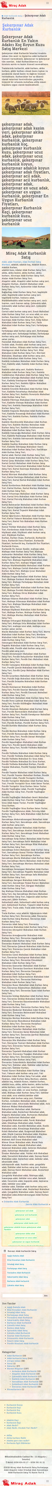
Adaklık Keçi (13, 1420)
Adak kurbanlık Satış (13, 16)
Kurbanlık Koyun (15, 1405)
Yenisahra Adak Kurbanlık (19, 1317)
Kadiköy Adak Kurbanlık (23, 1379)
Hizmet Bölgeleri (15, 1368)
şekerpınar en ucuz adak (26, 1238)
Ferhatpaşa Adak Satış (18, 1315)
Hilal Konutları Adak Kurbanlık (22, 1310)
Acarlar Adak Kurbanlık (18, 1336)
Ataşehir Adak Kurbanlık (24, 1374)
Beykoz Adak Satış (16, 1328)
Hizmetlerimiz (14, 1389)
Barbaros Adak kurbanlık (19, 1323)
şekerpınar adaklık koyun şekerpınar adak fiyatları (22, 1228)
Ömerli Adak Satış (15, 1341)
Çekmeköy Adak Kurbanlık (24, 1376)
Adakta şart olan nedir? (18, 1440)
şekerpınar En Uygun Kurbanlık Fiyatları (26, 1246)
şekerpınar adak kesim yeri (26, 1223)
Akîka (9, 1435)
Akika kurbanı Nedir (16, 1438)
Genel (10, 1363)
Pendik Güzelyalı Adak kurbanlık (23, 1343)
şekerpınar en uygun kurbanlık (25, 1242)
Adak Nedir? (12, 1425)
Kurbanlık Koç (13, 1410)
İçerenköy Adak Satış (17, 1330)
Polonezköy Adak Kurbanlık (20, 1338)
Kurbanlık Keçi (14, 1407)
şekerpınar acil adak (24, 1211)
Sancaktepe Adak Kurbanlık (25, 1382)
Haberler (11, 1366)
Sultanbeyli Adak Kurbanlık (25, 1384)
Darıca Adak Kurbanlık (37, 1204)
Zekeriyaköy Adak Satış (18, 1320)
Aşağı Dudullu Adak (16, 1307)
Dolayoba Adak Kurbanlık (16, 1201)
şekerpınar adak (23, 1219)
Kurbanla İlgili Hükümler (18, 1443)
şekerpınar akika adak (25, 1234)
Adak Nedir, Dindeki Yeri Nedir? (22, 1428)
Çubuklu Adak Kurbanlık (18, 1333)
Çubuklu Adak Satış (16, 1325)
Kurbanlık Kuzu (14, 1413)
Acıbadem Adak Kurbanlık (24, 1371)
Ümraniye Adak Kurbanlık (24, 1387)
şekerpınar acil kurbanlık (26, 1215)
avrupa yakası (14, 1361)
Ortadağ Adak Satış (16, 1312)
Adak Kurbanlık (14, 1356)
